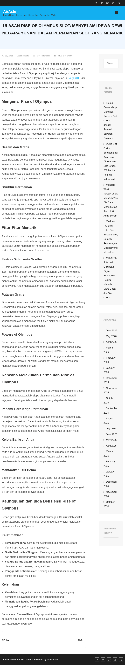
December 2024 (110, 483)
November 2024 (110, 494)
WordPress (52, 659)
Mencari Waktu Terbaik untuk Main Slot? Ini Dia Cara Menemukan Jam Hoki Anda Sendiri (111, 200)
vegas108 (74, 78)
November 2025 (110, 390)
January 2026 (109, 370)
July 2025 (111, 428)
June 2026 (111, 330)
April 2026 (111, 341)
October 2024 (109, 504)
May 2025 (111, 440)
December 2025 (110, 380)
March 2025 (108, 453)
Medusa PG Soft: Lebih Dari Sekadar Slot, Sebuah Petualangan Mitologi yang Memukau (111, 237)
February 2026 (110, 359)
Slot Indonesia (43, 55)
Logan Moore (23, 55)
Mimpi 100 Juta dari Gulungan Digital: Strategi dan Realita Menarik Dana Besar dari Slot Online (110, 277)
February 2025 (110, 463)
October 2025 (109, 400)
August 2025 (108, 420)
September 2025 (111, 410)
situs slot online (65, 55)
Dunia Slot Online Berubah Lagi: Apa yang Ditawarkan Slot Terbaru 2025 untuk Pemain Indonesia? (111, 161)
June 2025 (111, 434)
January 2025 (109, 473)
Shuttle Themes (24, 659)
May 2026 (111, 336)
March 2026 (108, 349)
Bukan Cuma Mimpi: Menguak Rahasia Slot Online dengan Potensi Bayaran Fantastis (111, 120)
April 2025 (111, 445)
